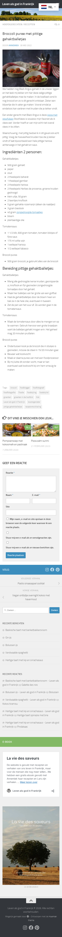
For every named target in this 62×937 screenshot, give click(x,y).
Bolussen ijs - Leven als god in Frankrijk (25, 692)
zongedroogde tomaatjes (30, 212)
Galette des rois (30, 684)
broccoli (14, 388)
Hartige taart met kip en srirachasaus (24, 660)
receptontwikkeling (33, 407)
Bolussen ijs (11, 645)
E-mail (36, 495)
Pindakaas (22, 726)
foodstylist (44, 392)
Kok (37, 397)
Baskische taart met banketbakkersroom (26, 630)
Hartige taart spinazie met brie (32, 715)
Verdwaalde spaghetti (16, 652)
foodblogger (25, 388)
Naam (9, 495)
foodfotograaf (38, 388)
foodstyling (31, 392)
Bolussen (54, 692)
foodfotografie (9, 392)
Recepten (29, 24)
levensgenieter (34, 402)
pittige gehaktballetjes (13, 407)
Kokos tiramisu (10, 703)
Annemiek (14, 45)
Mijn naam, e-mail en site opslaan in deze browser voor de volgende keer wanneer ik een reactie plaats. (29, 523)
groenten (7, 397)
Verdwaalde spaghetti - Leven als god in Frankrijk (30, 699)
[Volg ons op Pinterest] (58, 570)
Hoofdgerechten (12, 24)
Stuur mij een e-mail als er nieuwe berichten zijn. (30, 547)
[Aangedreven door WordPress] (28, 916)
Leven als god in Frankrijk (18, 4)
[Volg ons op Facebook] (52, 570)
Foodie (21, 392)
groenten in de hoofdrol (23, 397)
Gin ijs (8, 637)
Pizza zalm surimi (40, 440)
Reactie (10, 472)
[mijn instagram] (47, 570)
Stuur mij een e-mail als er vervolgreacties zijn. (29, 537)
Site (8, 506)
